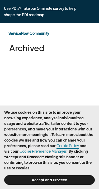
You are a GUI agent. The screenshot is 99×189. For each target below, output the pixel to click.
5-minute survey (50, 8)
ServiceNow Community (28, 33)
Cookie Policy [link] (67, 145)
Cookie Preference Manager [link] (43, 151)
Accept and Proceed (49, 180)
